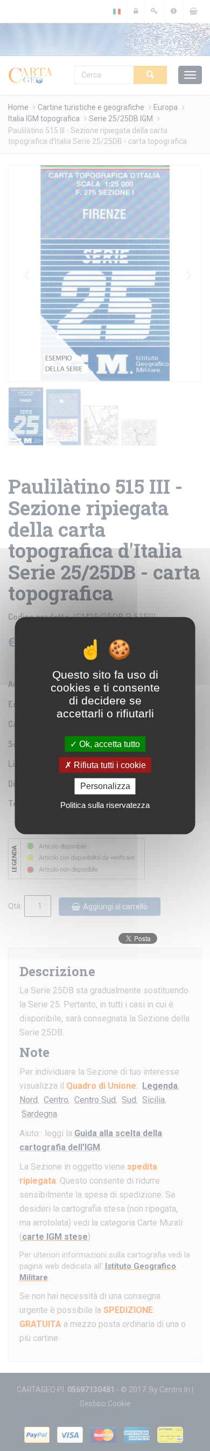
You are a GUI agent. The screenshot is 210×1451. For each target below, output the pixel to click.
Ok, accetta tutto (108, 744)
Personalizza (105, 786)
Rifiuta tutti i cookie (109, 765)
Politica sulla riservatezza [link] (105, 804)
